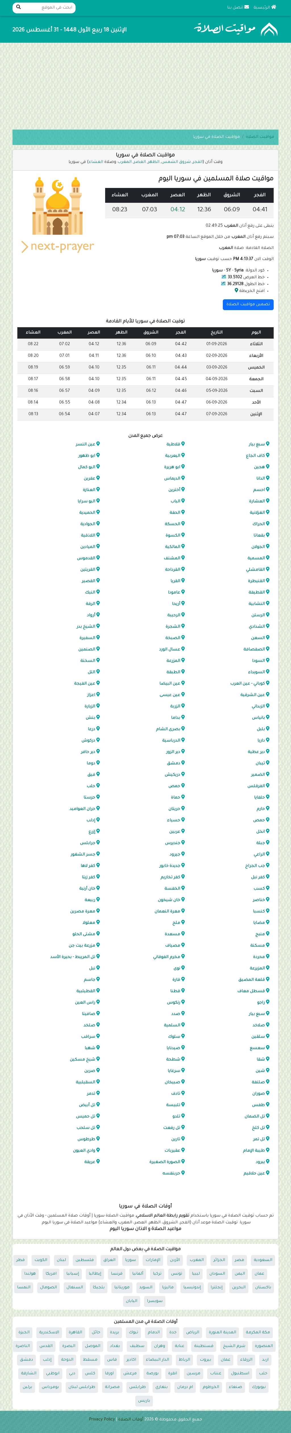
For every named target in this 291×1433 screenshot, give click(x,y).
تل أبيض (87, 1105)
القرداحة (172, 570)
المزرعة (173, 661)
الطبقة (173, 672)
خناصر (259, 900)
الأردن (175, 1260)
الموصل (92, 1346)
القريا (175, 581)
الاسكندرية (49, 1332)
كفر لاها (88, 866)
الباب (175, 501)
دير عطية (256, 752)
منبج (260, 934)
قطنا (175, 991)
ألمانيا (137, 1274)
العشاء (96, 162)
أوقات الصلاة (130, 1420)
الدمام (154, 1332)
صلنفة (258, 1082)
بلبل (261, 729)
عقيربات (172, 1151)
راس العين (85, 1003)
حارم (261, 809)
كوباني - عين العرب (247, 684)
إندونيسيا (192, 1287)
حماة (175, 798)
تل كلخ (258, 1128)
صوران (258, 1094)
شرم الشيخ (234, 1346)
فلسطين (85, 1260)
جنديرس (172, 843)
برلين (27, 1387)
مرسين (193, 1373)
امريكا (51, 1274)
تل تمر (259, 1139)
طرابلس (137, 1387)
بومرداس (50, 1387)
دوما (91, 763)
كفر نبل (258, 877)
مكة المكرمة (258, 1332)
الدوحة (67, 1360)
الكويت (40, 1260)
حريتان (174, 809)
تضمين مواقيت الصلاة (248, 304)
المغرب (125, 162)
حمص (174, 786)
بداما (175, 718)
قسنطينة (203, 1346)
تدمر (91, 1094)
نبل (92, 969)
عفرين (89, 479)
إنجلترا (217, 1287)
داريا (261, 741)
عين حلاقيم (254, 1174)
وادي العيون (84, 1151)
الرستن (258, 615)
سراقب (88, 1037)
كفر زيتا (88, 877)
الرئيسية (262, 8)
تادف (175, 1094)
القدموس (86, 558)
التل (91, 672)
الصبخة (172, 638)
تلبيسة (173, 1105)
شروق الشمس (176, 162)
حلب (91, 786)
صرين (89, 1071)
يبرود (260, 1162)
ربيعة (90, 900)
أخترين (174, 490)
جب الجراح (255, 866)
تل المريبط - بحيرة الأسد (72, 957)
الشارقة (28, 1373)
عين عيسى (169, 695)
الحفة (174, 513)
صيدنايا (173, 1048)
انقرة (172, 1373)
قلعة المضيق (251, 980)
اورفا (109, 1373)
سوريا (130, 1260)
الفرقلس (256, 786)
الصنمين (86, 650)
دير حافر (88, 752)
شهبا (90, 1048)
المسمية (256, 558)
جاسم (89, 980)
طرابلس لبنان (81, 1387)
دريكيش (172, 775)
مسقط (90, 1360)
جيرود (174, 855)
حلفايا (259, 798)
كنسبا (259, 912)
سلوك (174, 1037)
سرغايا (173, 1071)
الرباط (184, 1360)
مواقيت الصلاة (260, 137)
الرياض (192, 1332)
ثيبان (260, 763)
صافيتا (88, 1014)
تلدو (176, 1117)
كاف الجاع (255, 456)
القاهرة (75, 1332)
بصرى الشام (168, 729)
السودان (217, 1274)
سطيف (137, 1346)
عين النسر (85, 445)
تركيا (157, 1274)
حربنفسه (171, 1174)
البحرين (239, 1287)
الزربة (175, 707)
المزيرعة (257, 969)
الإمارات (153, 1260)
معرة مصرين (82, 912)
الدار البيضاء (157, 1360)
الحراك (258, 524)
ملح (176, 923)
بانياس (258, 718)
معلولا (89, 923)
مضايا (259, 923)
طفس (258, 1105)
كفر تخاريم (170, 877)
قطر (20, 1260)
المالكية (172, 547)
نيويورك (259, 1387)
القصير (88, 581)
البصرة (68, 1346)
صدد (175, 1014)
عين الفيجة (84, 684)
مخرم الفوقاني (166, 957)
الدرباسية (171, 741)
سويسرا (155, 1301)
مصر (239, 1260)
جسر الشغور (83, 855)
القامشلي (255, 570)
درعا (91, 729)
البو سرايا (86, 501)
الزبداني (258, 707)
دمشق (173, 763)
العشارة (257, 501)
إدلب (90, 820)
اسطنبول (240, 1373)
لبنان (61, 1260)
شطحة (173, 1060)
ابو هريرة (172, 467)
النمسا (23, 1287)
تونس (176, 1274)
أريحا (176, 604)
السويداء (256, 672)
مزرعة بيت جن (82, 946)
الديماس (172, 479)
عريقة (89, 1162)
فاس (112, 1360)
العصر (140, 162)
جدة (172, 1332)
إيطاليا (95, 1274)
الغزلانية (257, 513)
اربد (265, 1360)
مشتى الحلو (83, 934)
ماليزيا (168, 1287)
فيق (91, 775)
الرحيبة (173, 615)
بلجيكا (99, 1287)
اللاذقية (88, 536)
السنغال (74, 1287)
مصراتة (112, 1387)
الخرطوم (211, 1387)
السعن (258, 638)
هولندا (30, 1274)
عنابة (179, 1346)
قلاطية (173, 445)
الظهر (154, 162)
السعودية (263, 1260)
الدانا (260, 479)
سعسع (257, 1048)
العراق (109, 1260)
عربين (174, 832)
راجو (261, 1003)
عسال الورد (169, 650)
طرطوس (86, 1139)
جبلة (260, 843)
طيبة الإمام (254, 1151)
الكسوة (172, 536)
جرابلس (87, 843)
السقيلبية (85, 1082)
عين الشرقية (252, 695)
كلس (90, 1373)
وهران (159, 1346)
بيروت (205, 1360)
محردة (259, 957)
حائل (96, 1332)
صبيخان (172, 1082)
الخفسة (172, 889)
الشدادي (257, 627)
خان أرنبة (87, 889)
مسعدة (172, 934)
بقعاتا (259, 536)
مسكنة (257, 946)
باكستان (263, 1287)
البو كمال (86, 467)
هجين (259, 467)
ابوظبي (52, 1373)
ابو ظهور (86, 456)
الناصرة (23, 1346)
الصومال (48, 1287)
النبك (90, 593)
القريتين (87, 570)
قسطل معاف (251, 991)
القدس (46, 1346)
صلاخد (259, 1025)
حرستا (89, 798)
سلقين (258, 1037)
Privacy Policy (102, 1420)
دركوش (88, 741)
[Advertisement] (145, 87)
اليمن (240, 1274)
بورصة (152, 1373)
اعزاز (91, 695)
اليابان (131, 1301)
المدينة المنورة (222, 1332)
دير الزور (173, 752)
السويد (145, 1287)
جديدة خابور (169, 866)
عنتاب (215, 1373)
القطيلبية (85, 991)
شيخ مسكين (82, 1060)
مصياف (172, 946)
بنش (90, 718)
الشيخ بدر (86, 627)
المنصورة (264, 1346)
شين (260, 1071)
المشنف (171, 558)
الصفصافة (254, 650)
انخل (260, 832)
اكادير (131, 1360)
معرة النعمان (167, 912)
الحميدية (87, 513)
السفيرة (87, 638)
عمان (259, 1274)
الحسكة (172, 524)
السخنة (87, 661)
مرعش (130, 1373)
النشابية (257, 604)
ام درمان (185, 1387)
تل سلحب (85, 1128)
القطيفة (257, 593)
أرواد (91, 615)
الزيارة (90, 707)
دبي (72, 1373)
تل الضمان (255, 1117)
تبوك (133, 1332)
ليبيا (196, 1274)
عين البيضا (169, 684)
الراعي (259, 855)
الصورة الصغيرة (164, 1162)
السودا (258, 661)
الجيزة (24, 1332)
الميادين (87, 547)
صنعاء (235, 1387)
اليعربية (172, 456)
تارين (175, 1139)
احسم (259, 490)
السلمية (172, 1025)
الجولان (258, 547)
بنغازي (161, 1387)
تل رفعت (171, 1128)
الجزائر (219, 1260)
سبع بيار (257, 445)
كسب (259, 889)
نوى (176, 969)
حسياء (173, 820)
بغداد (115, 1346)
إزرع (92, 832)
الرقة (90, 604)
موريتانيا (122, 1287)
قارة (176, 980)
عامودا (174, 593)
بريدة (114, 1332)
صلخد (89, 1025)
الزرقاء (246, 1360)
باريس (144, 1401)
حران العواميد (82, 809)
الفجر (198, 162)
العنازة (89, 490)
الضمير (258, 775)
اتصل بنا (235, 8)
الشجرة (172, 627)
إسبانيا (72, 1274)
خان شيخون (169, 900)
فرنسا (116, 1274)
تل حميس (85, 1117)
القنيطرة (256, 581)
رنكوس (173, 1003)
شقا (261, 1060)
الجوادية (87, 524)
